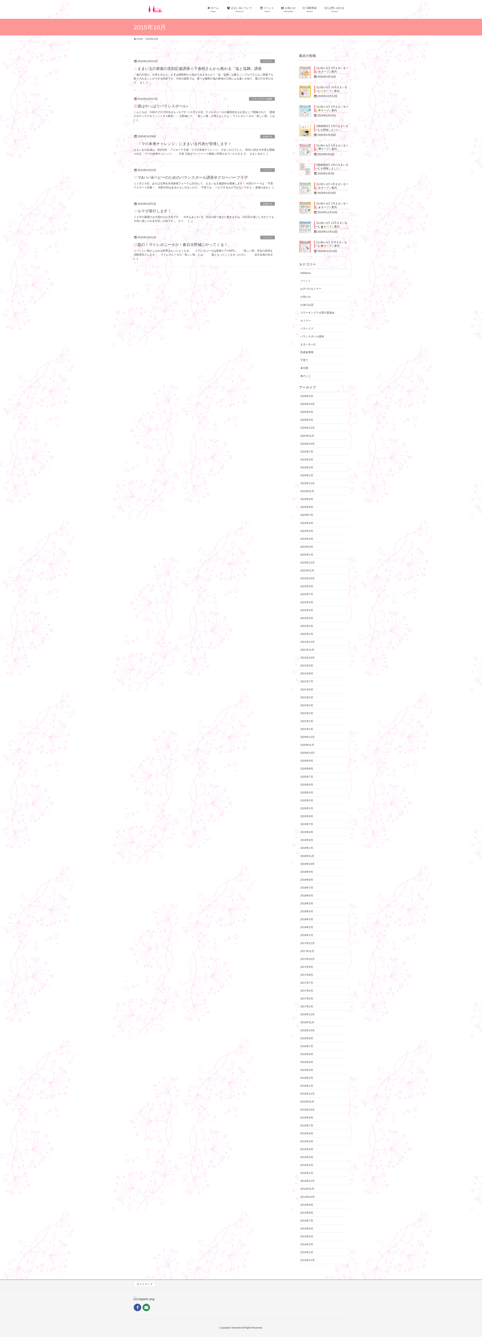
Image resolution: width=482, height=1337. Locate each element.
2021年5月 (306, 697)
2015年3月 (306, 1157)
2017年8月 (306, 974)
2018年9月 (306, 871)
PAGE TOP (468, 1293)
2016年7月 (306, 1046)
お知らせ (267, 136)
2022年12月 (307, 562)
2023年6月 (306, 523)
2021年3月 (306, 713)
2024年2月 (306, 467)
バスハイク (306, 328)
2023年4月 (306, 538)
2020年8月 (306, 768)
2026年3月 (306, 396)
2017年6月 (306, 990)
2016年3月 (306, 1069)
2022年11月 (307, 570)
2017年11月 (307, 951)
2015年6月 (306, 1133)
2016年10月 (307, 1030)
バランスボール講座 (262, 99)
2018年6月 (306, 895)
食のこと (305, 375)
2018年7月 (306, 887)
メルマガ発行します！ (152, 211)
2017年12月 (307, 943)
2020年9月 (306, 760)
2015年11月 (307, 1101)
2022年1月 (306, 633)
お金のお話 (306, 304)
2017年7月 (306, 982)
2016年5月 (306, 1062)
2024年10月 (307, 443)
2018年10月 (307, 863)
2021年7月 (306, 681)
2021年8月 (306, 673)
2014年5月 (306, 1236)
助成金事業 (306, 352)
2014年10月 (307, 1196)
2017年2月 (306, 1006)
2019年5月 (306, 839)
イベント (267, 61)
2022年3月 (306, 618)
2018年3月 (306, 919)
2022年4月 (306, 610)
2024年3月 (306, 459)
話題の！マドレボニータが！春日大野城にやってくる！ (181, 245)
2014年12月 (307, 1180)
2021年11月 (307, 649)
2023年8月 (306, 507)
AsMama (305, 272)
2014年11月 (307, 1188)
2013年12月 (307, 1260)
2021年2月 (306, 721)
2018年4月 (306, 911)
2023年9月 (306, 499)
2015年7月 (306, 1125)
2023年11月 (307, 491)
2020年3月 (306, 800)
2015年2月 (306, 1165)
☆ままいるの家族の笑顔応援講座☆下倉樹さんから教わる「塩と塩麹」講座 (198, 68)
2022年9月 (306, 586)
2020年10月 (307, 752)
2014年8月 (306, 1212)
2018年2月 (306, 927)
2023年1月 (306, 554)
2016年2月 (306, 1077)
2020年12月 (307, 736)
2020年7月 (306, 776)
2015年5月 (306, 1141)
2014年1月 (306, 1252)
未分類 (304, 368)
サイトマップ (145, 1284)
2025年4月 (306, 419)
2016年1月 (306, 1085)
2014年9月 (306, 1204)
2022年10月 (307, 578)
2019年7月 (306, 824)
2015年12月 (307, 1093)
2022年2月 (306, 626)
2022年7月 (306, 594)
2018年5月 (306, 903)
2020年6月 (306, 784)
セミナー (305, 320)
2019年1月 (306, 847)
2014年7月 (306, 1220)
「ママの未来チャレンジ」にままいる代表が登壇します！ (183, 144)
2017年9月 (306, 966)
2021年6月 (306, 689)
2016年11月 (307, 1022)
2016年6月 (306, 1054)
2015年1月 (306, 1172)
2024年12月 (307, 427)
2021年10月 (307, 657)
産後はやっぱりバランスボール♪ (161, 106)
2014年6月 (306, 1228)
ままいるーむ (308, 344)
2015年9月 (306, 1117)
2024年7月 (306, 451)
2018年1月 (306, 935)
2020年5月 (306, 792)
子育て (304, 360)
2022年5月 (306, 602)
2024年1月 (306, 475)
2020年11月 (307, 744)
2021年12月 (307, 641)
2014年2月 (306, 1244)
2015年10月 (307, 1109)
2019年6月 (306, 832)
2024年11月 (307, 435)
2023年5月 (306, 530)
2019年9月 (306, 816)
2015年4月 (306, 1149)
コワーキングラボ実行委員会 (317, 312)
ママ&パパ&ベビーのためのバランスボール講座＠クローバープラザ (191, 177)
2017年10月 (307, 959)
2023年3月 (306, 546)
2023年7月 (306, 514)
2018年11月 (307, 855)
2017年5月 (306, 998)
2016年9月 (306, 1038)
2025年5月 (306, 411)
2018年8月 (306, 879)
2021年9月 (306, 665)
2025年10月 (307, 403)
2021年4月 (306, 705)
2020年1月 (306, 808)
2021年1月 (306, 729)
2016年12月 (307, 1014)
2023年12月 (307, 483)
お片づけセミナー (310, 288)
